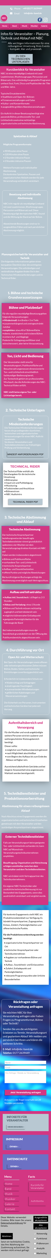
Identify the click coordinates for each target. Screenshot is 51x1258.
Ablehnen (7, 1236)
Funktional (42, 1238)
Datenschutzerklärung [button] (12, 1223)
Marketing (42, 1253)
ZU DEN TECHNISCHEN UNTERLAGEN (20, 58)
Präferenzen (43, 1243)
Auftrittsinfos (37, 1201)
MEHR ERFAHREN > (16, 1127)
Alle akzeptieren (41, 1226)
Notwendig (42, 1233)
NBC (4, 18)
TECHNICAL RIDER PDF (25, 501)
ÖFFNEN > (14, 1146)
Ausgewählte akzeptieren (41, 1219)
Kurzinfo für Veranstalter (37, 1186)
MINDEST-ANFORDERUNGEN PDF (25, 454)
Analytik (41, 1248)
